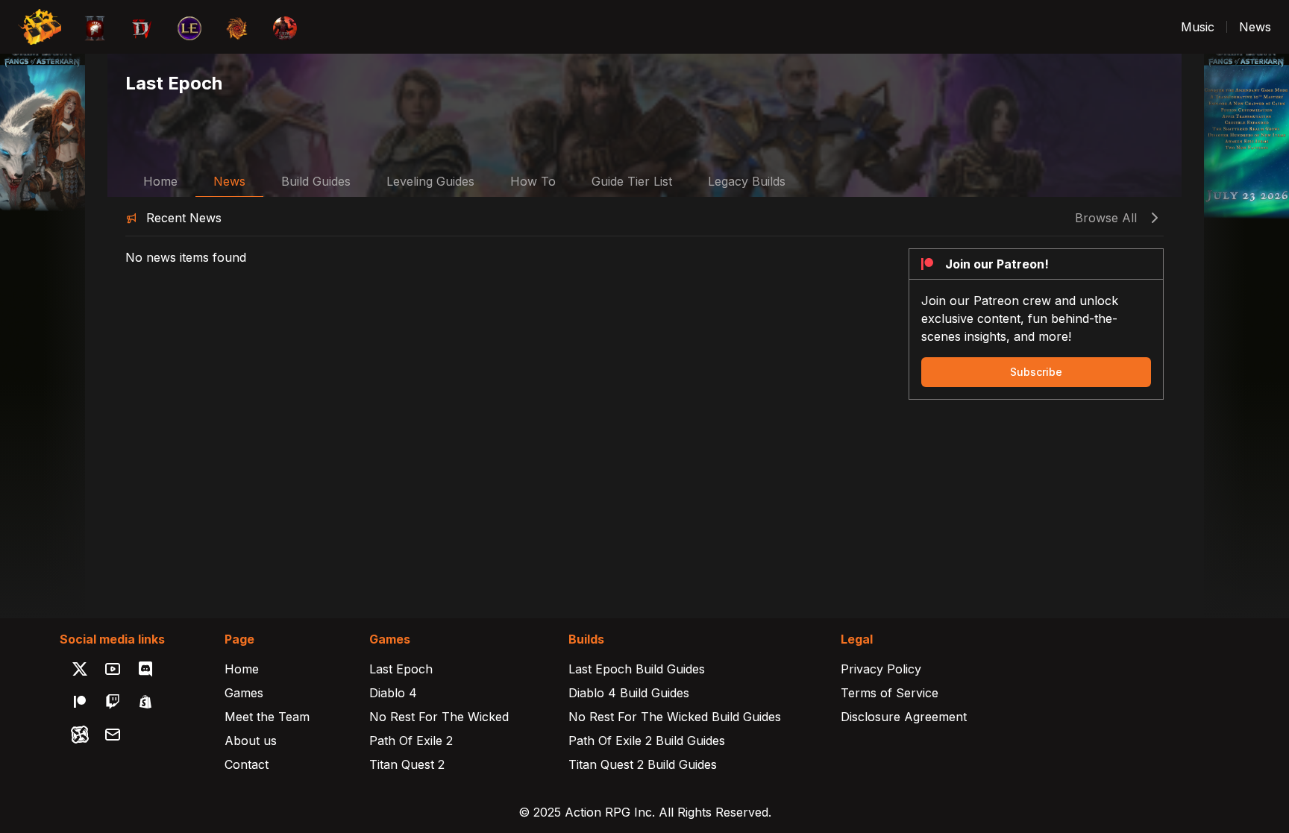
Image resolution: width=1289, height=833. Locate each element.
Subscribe (1036, 371)
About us (251, 740)
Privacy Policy (881, 668)
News (1255, 26)
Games (244, 692)
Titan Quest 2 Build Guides (642, 764)
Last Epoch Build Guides (636, 668)
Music (1197, 26)
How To (533, 181)
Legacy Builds (746, 181)
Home (160, 181)
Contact (247, 764)
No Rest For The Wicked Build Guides (674, 716)
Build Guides (316, 181)
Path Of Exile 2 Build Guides (646, 740)
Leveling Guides (430, 181)
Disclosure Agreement (904, 716)
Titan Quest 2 (407, 764)
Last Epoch (401, 668)
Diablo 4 (393, 692)
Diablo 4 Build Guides (628, 692)
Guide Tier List (632, 181)
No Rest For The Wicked (439, 716)
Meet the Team (267, 716)
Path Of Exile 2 (411, 740)
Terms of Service (889, 692)
